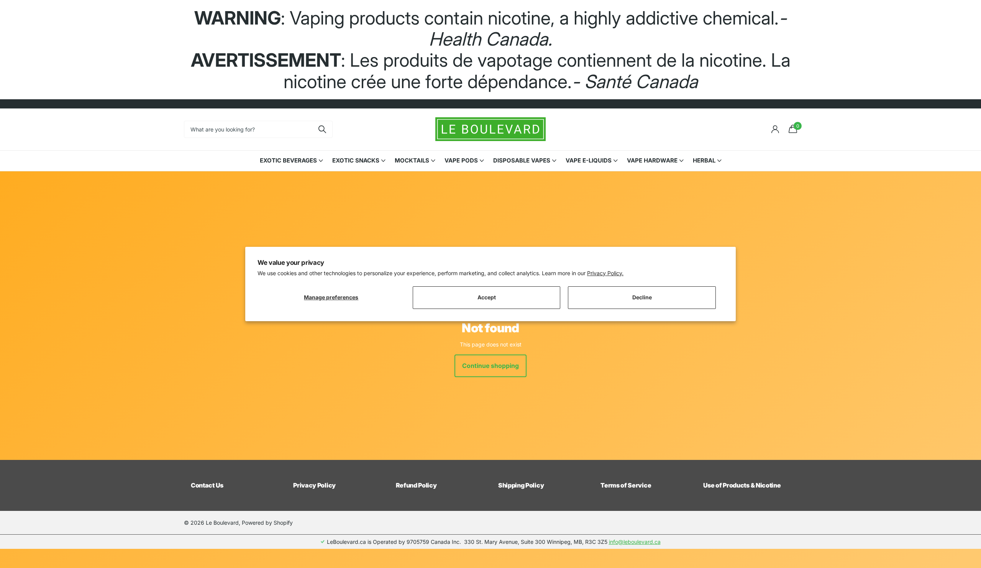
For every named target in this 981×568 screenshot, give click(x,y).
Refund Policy (416, 485)
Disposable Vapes (521, 160)
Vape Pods (461, 160)
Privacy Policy (314, 485)
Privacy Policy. (605, 273)
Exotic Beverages (288, 160)
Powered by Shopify (267, 522)
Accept (486, 297)
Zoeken (322, 129)
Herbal (704, 160)
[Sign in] (775, 129)
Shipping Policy (521, 485)
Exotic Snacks (355, 160)
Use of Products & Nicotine (742, 485)
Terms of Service (625, 485)
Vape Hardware (652, 160)
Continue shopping (490, 365)
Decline (642, 297)
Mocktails (412, 160)
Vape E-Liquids (589, 160)
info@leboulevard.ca (635, 541)
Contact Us (207, 485)
